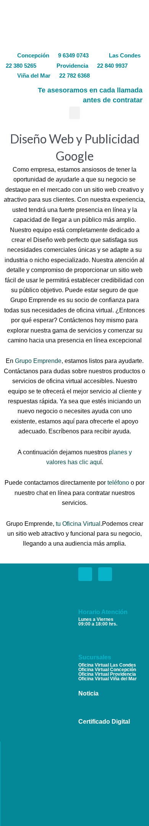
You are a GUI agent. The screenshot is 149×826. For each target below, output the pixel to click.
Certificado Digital (104, 721)
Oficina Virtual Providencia (107, 674)
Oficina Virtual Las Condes (107, 665)
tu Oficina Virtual (78, 523)
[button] (74, 113)
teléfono (118, 482)
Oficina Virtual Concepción (107, 669)
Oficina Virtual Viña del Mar (107, 678)
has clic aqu (84, 462)
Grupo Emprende (38, 361)
